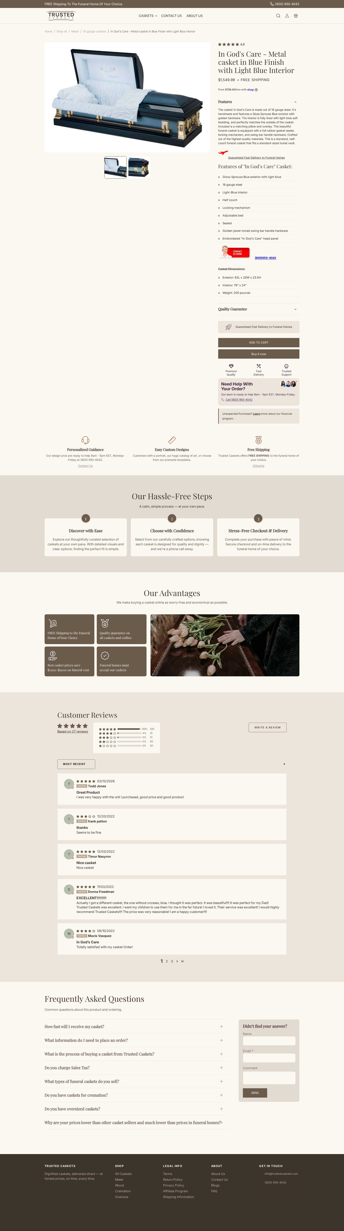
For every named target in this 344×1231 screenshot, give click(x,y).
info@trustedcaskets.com (281, 1173)
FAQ (214, 1191)
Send (255, 1092)
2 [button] (167, 961)
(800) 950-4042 (287, 4)
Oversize (121, 1197)
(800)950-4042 (265, 257)
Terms (167, 1174)
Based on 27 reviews (72, 731)
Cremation (123, 1191)
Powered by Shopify (185, 1226)
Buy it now (258, 354)
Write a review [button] (267, 727)
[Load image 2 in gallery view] (139, 167)
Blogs (215, 1185)
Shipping (258, 465)
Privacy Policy (173, 1185)
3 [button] (172, 961)
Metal (119, 1179)
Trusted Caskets (165, 1226)
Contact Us (85, 465)
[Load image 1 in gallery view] (115, 167)
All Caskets (123, 1174)
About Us (218, 1174)
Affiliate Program (175, 1191)
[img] (86, 781)
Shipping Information (178, 1197)
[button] (147, 16)
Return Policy (173, 1179)
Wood (119, 1185)
